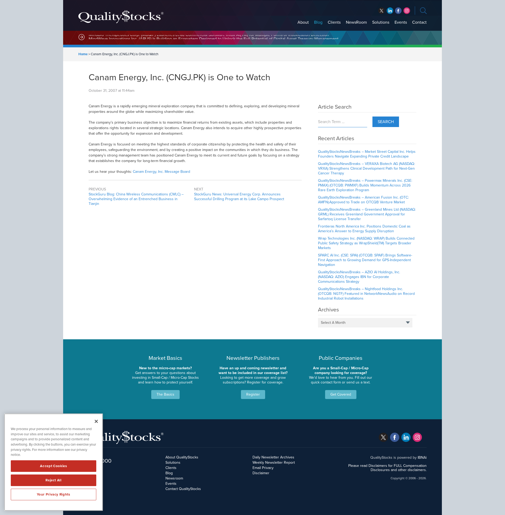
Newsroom (174, 478)
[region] (53, 462)
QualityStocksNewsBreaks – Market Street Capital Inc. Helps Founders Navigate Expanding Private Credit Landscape (367, 154)
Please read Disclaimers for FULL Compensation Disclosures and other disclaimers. (387, 467)
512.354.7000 (95, 461)
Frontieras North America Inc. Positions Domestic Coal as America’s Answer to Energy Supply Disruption (364, 228)
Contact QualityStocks (183, 489)
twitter (381, 10)
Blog (318, 22)
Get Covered (340, 394)
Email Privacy (263, 468)
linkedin (398, 10)
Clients (334, 22)
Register (253, 394)
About (303, 22)
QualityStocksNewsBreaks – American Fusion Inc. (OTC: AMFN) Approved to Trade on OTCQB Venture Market (363, 199)
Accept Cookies (53, 466)
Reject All (54, 480)
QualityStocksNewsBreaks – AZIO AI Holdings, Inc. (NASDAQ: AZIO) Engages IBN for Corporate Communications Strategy (359, 277)
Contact (419, 22)
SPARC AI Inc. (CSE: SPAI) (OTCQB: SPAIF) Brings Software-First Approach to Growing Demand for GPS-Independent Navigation (365, 260)
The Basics (165, 394)
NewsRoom (356, 22)
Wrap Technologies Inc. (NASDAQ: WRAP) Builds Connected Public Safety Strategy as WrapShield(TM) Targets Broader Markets (366, 243)
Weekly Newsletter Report (273, 462)
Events (401, 22)
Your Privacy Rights (53, 494)
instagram (406, 10)
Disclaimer (260, 473)
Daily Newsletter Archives (273, 457)
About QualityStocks (181, 457)
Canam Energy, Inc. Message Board (161, 171)
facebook (390, 10)
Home (83, 54)
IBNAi (422, 457)
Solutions (380, 22)
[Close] (96, 421)
